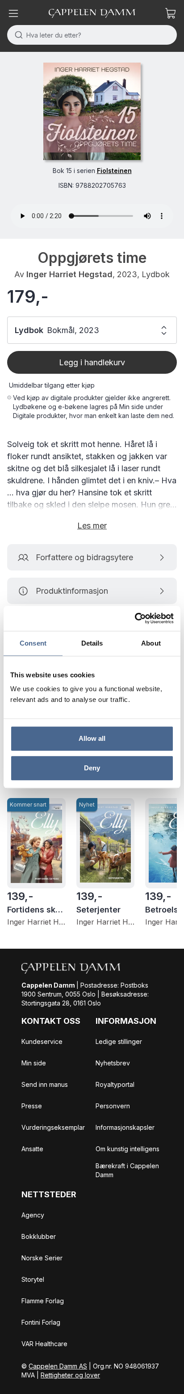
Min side (33, 1063)
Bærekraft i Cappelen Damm (127, 1170)
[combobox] (92, 35)
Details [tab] (92, 643)
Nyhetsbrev (113, 1063)
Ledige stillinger (119, 1041)
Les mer (92, 525)
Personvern (113, 1106)
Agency (32, 1215)
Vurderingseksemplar (53, 1127)
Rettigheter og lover (70, 1375)
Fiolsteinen (114, 170)
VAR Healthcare (44, 1344)
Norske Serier (42, 1258)
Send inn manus (44, 1084)
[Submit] (16, 35)
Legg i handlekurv (92, 362)
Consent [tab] (33, 643)
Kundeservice (42, 1041)
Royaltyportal (115, 1084)
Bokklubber (38, 1236)
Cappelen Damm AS (58, 1366)
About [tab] (151, 643)
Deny (92, 768)
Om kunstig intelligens (127, 1149)
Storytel (32, 1279)
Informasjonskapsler (125, 1127)
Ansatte (32, 1149)
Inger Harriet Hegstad (69, 274)
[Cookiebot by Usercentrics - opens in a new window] (135, 618)
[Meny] (13, 13)
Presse (31, 1106)
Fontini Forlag (40, 1322)
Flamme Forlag (42, 1301)
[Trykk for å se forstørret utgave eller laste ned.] (92, 111)
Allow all (92, 738)
